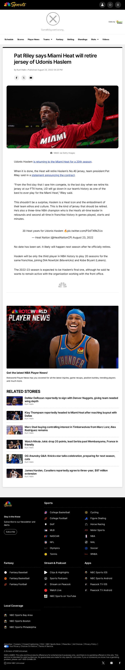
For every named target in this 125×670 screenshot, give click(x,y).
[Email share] (31, 77)
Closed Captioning (30, 644)
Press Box (66, 644)
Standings (82, 39)
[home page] (15, 5)
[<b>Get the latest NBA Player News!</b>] (63, 337)
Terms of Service (46, 646)
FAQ (42, 644)
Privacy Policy (90, 644)
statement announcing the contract (53, 175)
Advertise (8, 644)
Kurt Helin (21, 70)
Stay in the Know (12, 516)
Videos (105, 39)
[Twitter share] (23, 77)
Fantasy (59, 39)
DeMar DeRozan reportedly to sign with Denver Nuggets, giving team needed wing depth (71, 399)
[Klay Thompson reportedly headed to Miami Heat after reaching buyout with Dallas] (15, 415)
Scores (20, 39)
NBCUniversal (21, 651)
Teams (46, 39)
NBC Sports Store (53, 644)
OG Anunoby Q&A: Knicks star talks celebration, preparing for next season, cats (70, 457)
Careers (17, 644)
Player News (33, 39)
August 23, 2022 (83, 237)
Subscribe (10, 532)
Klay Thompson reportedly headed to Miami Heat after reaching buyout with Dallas (71, 414)
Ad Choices (78, 644)
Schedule (9, 39)
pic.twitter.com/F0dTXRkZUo (85, 230)
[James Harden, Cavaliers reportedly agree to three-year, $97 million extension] (15, 473)
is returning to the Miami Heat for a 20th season (62, 161)
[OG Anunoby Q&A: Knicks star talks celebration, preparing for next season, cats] (15, 458)
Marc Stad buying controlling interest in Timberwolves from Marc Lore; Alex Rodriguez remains (70, 428)
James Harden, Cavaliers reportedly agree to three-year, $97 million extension (66, 472)
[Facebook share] (16, 77)
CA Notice (32, 646)
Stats (93, 39)
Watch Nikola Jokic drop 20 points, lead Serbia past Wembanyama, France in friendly (71, 443)
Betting (70, 39)
